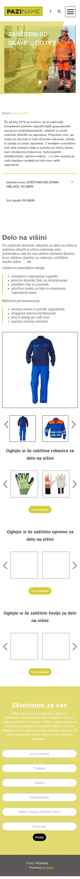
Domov (6, 113)
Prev (8, 424)
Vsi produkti (40, 509)
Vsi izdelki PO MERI (20, 200)
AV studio (48, 867)
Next (72, 424)
